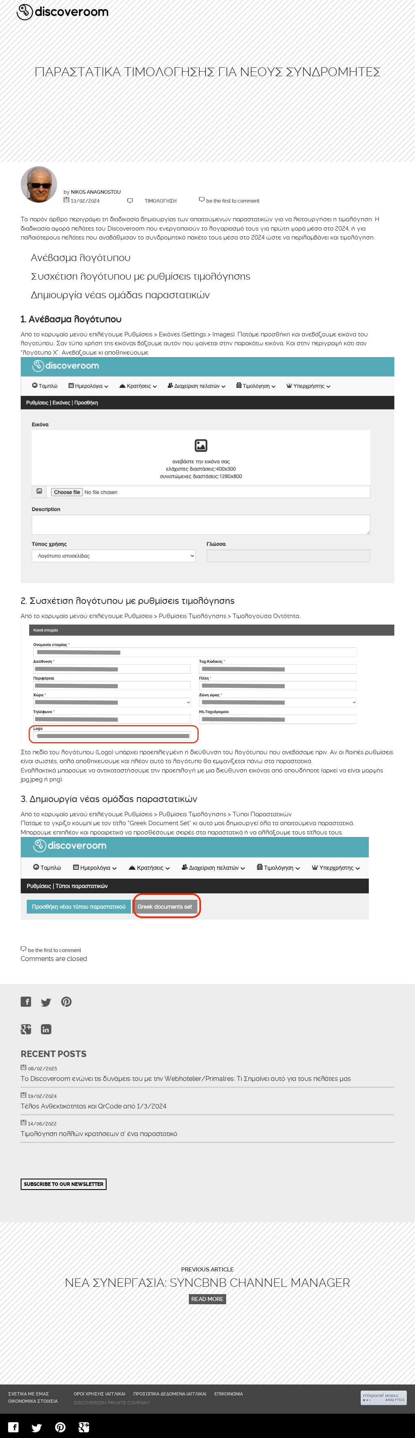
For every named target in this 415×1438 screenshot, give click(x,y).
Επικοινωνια (228, 1394)
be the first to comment (232, 201)
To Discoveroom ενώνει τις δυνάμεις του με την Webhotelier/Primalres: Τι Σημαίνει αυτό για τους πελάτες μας (186, 1079)
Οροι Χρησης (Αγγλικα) (99, 1394)
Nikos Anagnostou (96, 192)
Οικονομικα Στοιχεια (33, 1401)
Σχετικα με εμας (28, 1394)
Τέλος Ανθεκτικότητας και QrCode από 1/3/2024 (94, 1106)
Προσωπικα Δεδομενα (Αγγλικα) (169, 1394)
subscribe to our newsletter (63, 1184)
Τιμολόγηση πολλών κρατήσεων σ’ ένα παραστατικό (99, 1134)
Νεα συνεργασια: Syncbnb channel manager (207, 1283)
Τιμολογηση (161, 201)
